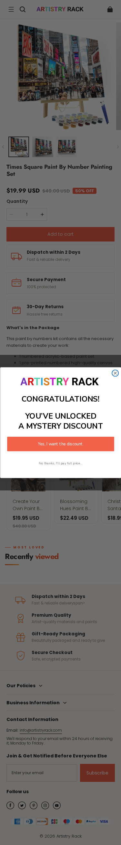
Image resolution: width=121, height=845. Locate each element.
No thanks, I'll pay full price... (61, 463)
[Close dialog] (115, 373)
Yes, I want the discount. (61, 444)
